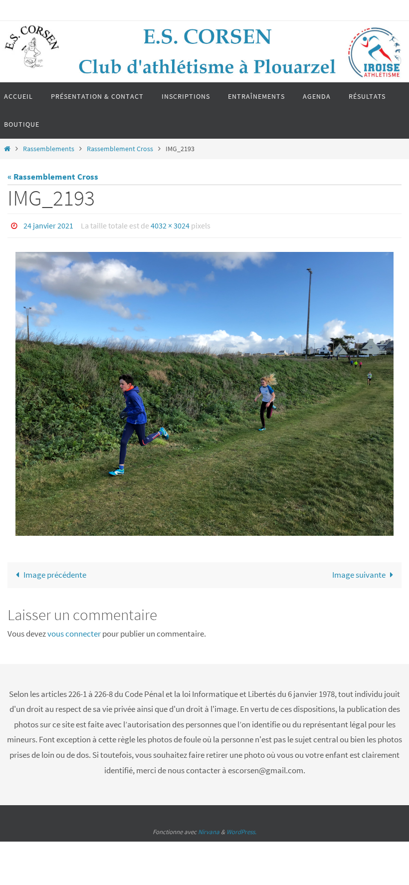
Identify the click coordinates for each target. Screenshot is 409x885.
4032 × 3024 (170, 224)
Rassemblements (48, 149)
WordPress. (241, 829)
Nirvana (208, 829)
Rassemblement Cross (120, 149)
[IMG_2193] (204, 391)
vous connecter (74, 631)
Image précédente (54, 571)
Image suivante (359, 571)
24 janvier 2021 (48, 224)
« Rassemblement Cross (52, 176)
